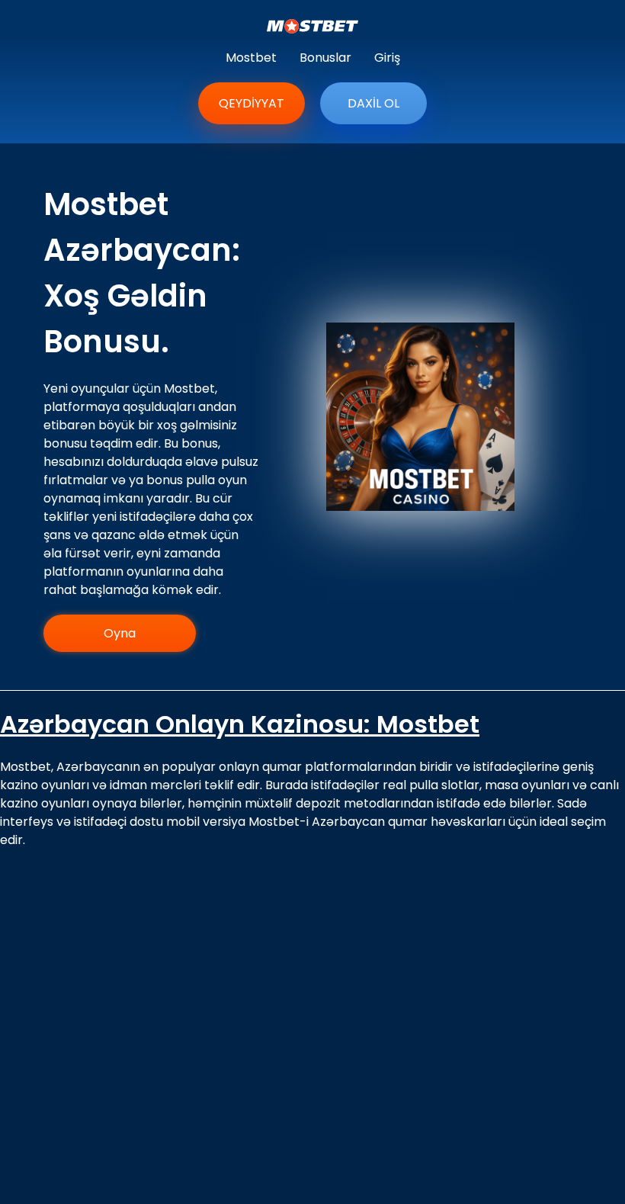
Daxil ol (373, 103)
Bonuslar (325, 57)
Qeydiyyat (251, 103)
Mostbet (251, 57)
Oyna (120, 633)
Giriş (387, 57)
